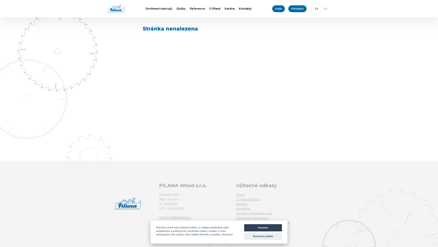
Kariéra (230, 8)
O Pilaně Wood (247, 199)
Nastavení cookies (263, 236)
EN (325, 8)
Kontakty (245, 8)
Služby (181, 8)
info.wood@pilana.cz (175, 217)
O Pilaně (215, 8)
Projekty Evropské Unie (254, 213)
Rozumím (263, 227)
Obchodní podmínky (252, 218)
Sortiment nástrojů (158, 8)
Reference (197, 8)
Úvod (240, 195)
